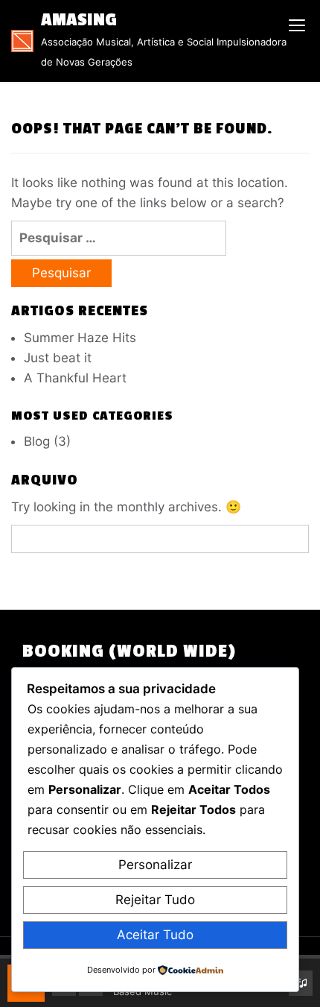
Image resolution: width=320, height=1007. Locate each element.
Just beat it (58, 357)
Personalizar (155, 864)
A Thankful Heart (75, 377)
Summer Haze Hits (80, 337)
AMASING (79, 20)
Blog (37, 441)
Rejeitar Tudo (155, 899)
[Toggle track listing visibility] (301, 983)
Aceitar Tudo (155, 934)
